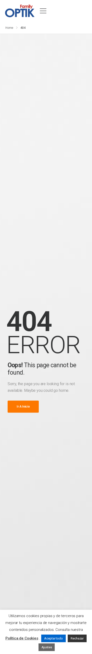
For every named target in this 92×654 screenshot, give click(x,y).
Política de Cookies (21, 638)
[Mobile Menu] (43, 11)
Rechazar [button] (77, 638)
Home (9, 28)
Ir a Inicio (23, 406)
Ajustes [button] (46, 647)
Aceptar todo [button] (53, 638)
